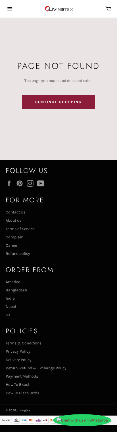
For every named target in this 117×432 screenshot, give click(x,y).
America (13, 281)
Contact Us (15, 212)
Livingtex (23, 410)
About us (13, 220)
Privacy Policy (18, 351)
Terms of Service (20, 228)
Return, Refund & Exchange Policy (36, 368)
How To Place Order (22, 393)
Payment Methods (22, 376)
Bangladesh (16, 290)
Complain (14, 237)
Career (11, 245)
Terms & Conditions (23, 343)
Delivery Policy (19, 359)
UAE (9, 315)
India (10, 298)
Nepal (11, 306)
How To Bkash (18, 384)
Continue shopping (58, 102)
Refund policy (18, 253)
